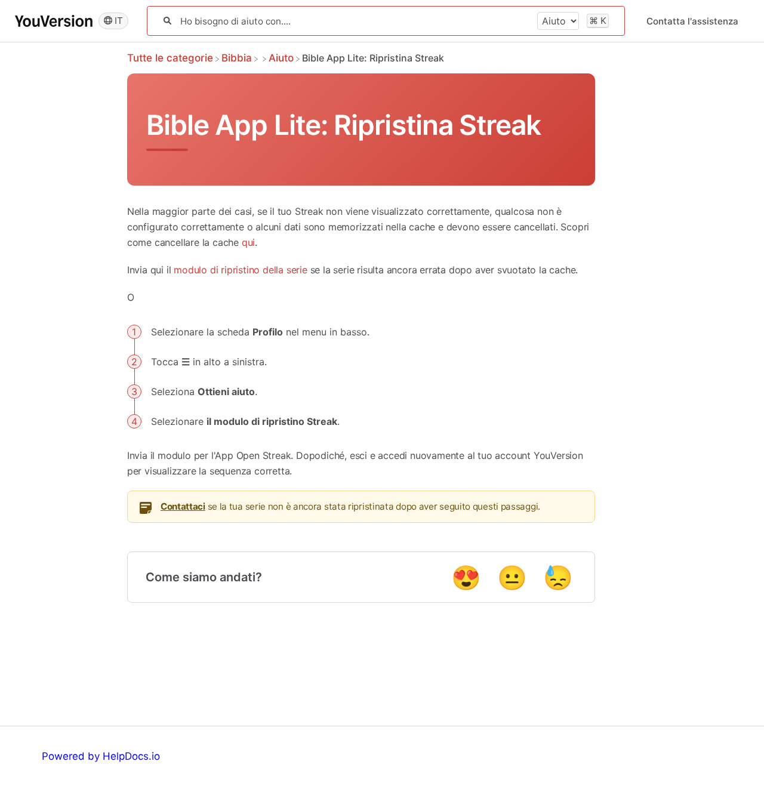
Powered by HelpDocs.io (101, 756)
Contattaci (183, 506)
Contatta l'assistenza (692, 21)
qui (248, 242)
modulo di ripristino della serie (240, 270)
